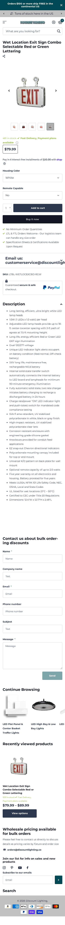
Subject (7, 621)
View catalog (4, 22)
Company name (12, 568)
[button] (11, 205)
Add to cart (38, 208)
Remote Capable (13, 188)
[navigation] (3, 13)
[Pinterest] (12, 867)
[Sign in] (53, 22)
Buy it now (32, 219)
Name (7, 551)
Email (7, 586)
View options (20, 813)
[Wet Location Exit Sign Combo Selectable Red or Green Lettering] (20, 765)
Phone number (12, 604)
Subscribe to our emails (17, 872)
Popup (17, 142)
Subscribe (58, 880)
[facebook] (27, 867)
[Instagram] (4, 867)
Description (14, 304)
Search (9, 891)
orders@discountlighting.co (24, 849)
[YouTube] (20, 867)
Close (61, 5)
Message (9, 639)
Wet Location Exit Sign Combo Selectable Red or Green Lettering (18, 790)
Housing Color (11, 170)
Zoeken (58, 31)
